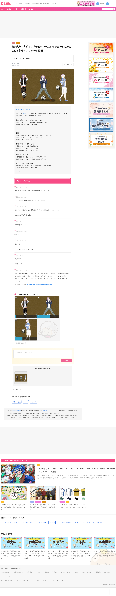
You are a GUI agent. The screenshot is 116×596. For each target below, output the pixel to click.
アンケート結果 (41, 522)
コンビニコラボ (79, 522)
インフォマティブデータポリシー (84, 572)
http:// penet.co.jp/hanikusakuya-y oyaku (39, 284)
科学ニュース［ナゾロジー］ (24, 580)
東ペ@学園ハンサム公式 (23, 109)
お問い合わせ (30, 572)
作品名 (9, 9)
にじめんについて (6, 572)
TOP (2, 9)
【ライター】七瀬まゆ (64, 522)
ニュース (33, 402)
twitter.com (20, 171)
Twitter (102, 3)
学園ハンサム (27, 113)
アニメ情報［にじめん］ (7, 580)
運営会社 (98, 572)
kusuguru (3, 577)
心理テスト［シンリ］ (58, 580)
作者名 (31, 9)
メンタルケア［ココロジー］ (42, 580)
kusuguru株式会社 (16, 410)
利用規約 (54, 572)
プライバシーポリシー (66, 572)
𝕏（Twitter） (107, 572)
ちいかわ (52, 522)
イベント (99, 522)
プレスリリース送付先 (43, 572)
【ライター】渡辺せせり (9, 522)
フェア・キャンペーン (27, 522)
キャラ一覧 (90, 522)
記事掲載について (18, 572)
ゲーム (26, 402)
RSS (111, 3)
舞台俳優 (23, 9)
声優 (16, 9)
